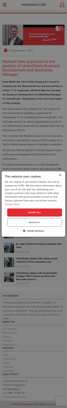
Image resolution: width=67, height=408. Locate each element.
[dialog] (33, 204)
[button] (33, 231)
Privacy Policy (12, 204)
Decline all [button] (34, 222)
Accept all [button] (34, 212)
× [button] (60, 175)
